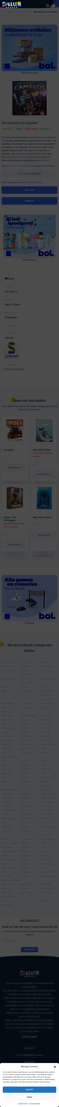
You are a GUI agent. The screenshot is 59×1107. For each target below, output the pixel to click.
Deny (29, 1097)
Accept (29, 1089)
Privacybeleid (35, 1103)
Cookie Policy (23, 1103)
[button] (55, 1066)
